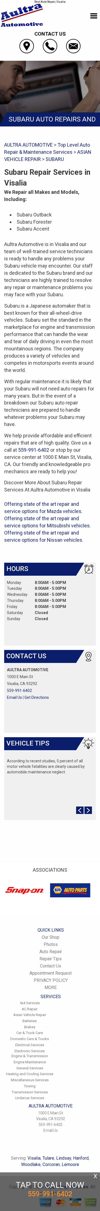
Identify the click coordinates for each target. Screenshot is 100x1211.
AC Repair (30, 1009)
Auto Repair (50, 951)
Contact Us (50, 966)
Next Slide (88, 810)
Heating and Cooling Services (29, 1074)
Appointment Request (50, 973)
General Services (29, 1068)
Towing (30, 1086)
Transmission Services (30, 1092)
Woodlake (31, 1164)
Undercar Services (29, 1098)
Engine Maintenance (30, 1062)
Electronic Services (29, 1051)
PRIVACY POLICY (51, 980)
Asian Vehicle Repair (29, 1015)
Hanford (81, 1158)
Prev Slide (80, 810)
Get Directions (36, 697)
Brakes (29, 1027)
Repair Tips (50, 958)
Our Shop (50, 937)
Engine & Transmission (29, 1056)
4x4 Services (30, 1003)
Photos (51, 944)
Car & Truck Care (29, 1033)
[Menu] (93, 16)
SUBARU (55, 159)
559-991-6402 (33, 450)
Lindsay (63, 1158)
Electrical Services (29, 1045)
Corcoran (51, 1164)
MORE (50, 987)
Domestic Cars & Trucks (29, 1039)
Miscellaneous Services (30, 1080)
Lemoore (70, 1164)
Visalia (34, 1158)
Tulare (48, 1158)
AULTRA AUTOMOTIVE (28, 145)
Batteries (29, 1021)
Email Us (14, 697)
